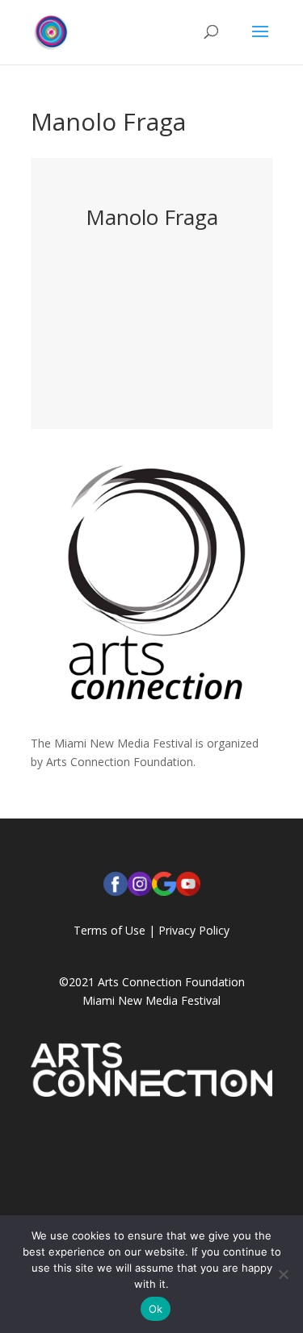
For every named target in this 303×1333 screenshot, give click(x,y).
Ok (156, 1308)
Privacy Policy (193, 930)
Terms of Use (109, 930)
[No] (283, 1274)
